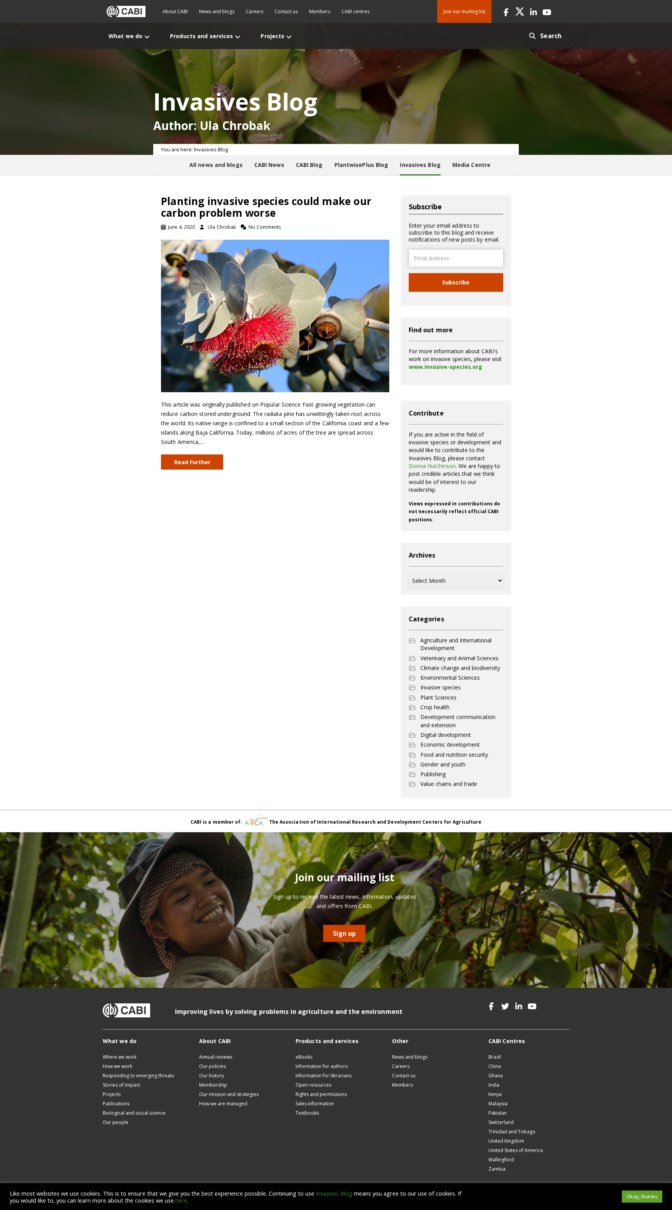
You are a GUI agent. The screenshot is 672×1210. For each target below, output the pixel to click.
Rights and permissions (321, 1094)
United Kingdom (506, 1141)
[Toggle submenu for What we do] (147, 36)
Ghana (495, 1075)
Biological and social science (134, 1113)
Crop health (435, 707)
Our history (211, 1075)
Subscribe (455, 282)
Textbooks (307, 1113)
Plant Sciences (438, 697)
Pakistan (497, 1113)
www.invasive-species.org (445, 366)
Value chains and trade (448, 783)
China (494, 1066)
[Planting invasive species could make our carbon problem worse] (275, 315)
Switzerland (501, 1122)
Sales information (315, 1103)
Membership (213, 1085)
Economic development (450, 744)
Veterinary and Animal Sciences (459, 658)
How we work (117, 1066)
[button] (506, 11)
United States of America (515, 1150)
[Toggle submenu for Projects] (289, 36)
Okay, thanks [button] (642, 1196)
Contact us (286, 11)
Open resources (313, 1085)
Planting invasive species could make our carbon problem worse (266, 207)
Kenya (495, 1094)
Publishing (433, 774)
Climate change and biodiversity (460, 668)
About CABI (175, 11)
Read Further (192, 462)
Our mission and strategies (229, 1094)
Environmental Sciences (450, 677)
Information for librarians (324, 1075)
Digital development (445, 734)
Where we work (119, 1057)
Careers (254, 11)
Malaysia (498, 1103)
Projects (112, 1094)
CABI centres (355, 11)
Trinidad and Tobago (512, 1131)
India (493, 1085)
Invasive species (440, 687)
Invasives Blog (334, 1193)
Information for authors (322, 1066)
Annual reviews (215, 1057)
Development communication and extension (457, 720)
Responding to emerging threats (138, 1075)
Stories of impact (121, 1085)
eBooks (304, 1057)
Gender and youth (443, 764)
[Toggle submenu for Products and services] (237, 36)
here (181, 1200)
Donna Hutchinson (432, 466)
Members (319, 11)
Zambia (497, 1169)
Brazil (494, 1057)
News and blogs (216, 11)
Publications (116, 1103)
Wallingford (501, 1159)
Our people (115, 1122)
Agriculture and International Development (456, 644)
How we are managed (223, 1103)
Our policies (212, 1066)
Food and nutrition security (454, 754)
